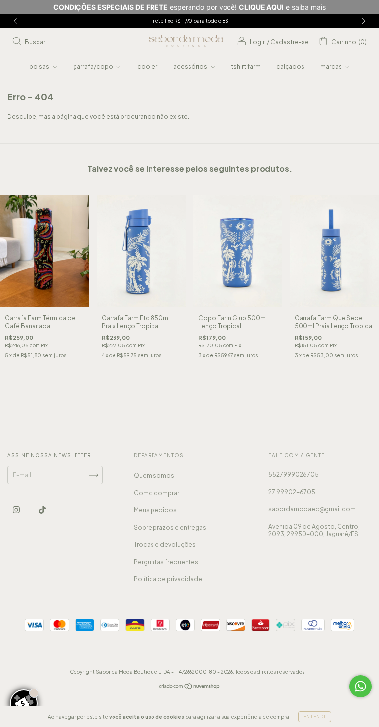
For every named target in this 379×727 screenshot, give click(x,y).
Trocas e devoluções (165, 544)
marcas (331, 66)
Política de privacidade (168, 579)
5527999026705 (293, 474)
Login (258, 42)
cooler (147, 66)
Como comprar (156, 493)
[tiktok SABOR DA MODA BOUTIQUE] (42, 510)
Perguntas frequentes (166, 562)
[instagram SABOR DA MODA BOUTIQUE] (16, 510)
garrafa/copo (93, 66)
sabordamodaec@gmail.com (312, 509)
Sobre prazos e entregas (170, 527)
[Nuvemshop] (190, 687)
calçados (290, 66)
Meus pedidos (155, 510)
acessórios (190, 66)
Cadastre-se (289, 42)
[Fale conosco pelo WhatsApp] (360, 686)
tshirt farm (246, 66)
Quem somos (154, 475)
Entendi (314, 716)
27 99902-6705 (291, 492)
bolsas (39, 66)
